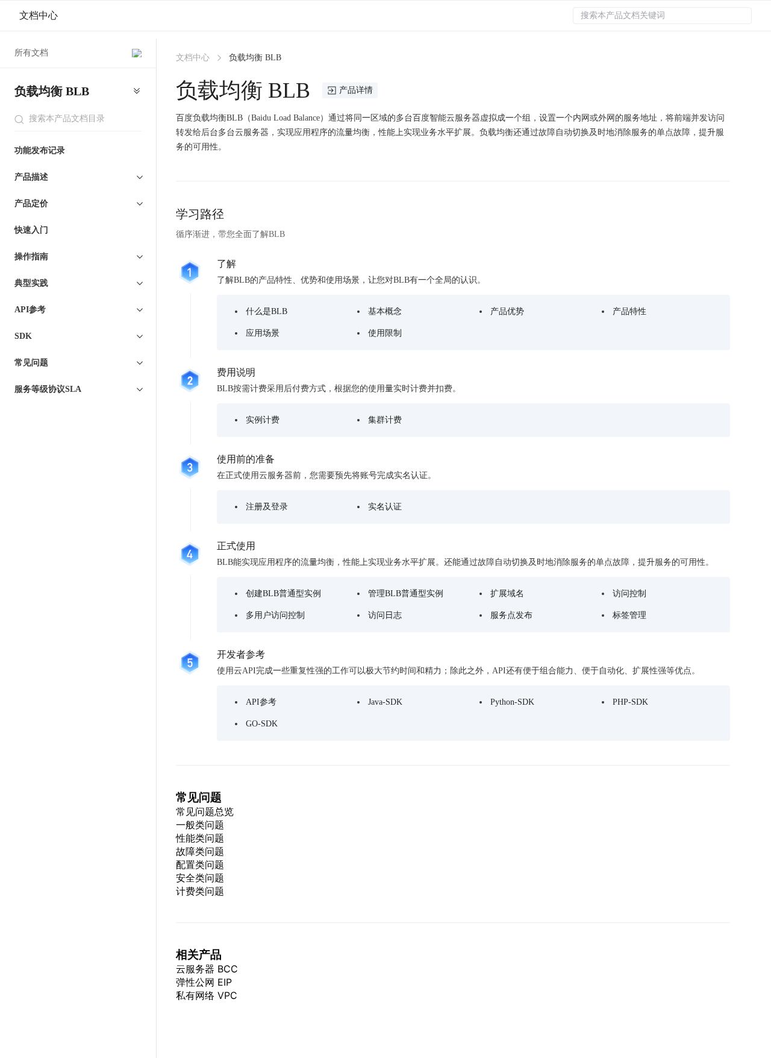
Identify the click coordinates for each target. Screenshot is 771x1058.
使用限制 (385, 333)
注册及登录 (267, 506)
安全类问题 (200, 878)
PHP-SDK (630, 702)
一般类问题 (200, 825)
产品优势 (507, 311)
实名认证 (385, 506)
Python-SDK (512, 702)
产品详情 (356, 90)
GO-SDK (262, 723)
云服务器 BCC (207, 969)
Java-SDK (385, 702)
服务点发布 (511, 615)
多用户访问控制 (275, 615)
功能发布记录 (39, 150)
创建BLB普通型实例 (283, 593)
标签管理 (629, 615)
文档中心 (38, 15)
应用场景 (262, 333)
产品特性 (629, 311)
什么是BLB (266, 311)
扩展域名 (507, 593)
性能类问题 (200, 838)
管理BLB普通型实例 (405, 593)
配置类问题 (200, 864)
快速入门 (31, 230)
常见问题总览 (205, 811)
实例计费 (262, 419)
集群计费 (385, 419)
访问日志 (385, 615)
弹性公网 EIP (204, 982)
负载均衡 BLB (51, 91)
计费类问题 (200, 891)
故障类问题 (200, 851)
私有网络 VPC (206, 995)
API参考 (261, 702)
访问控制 (629, 593)
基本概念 (385, 311)
